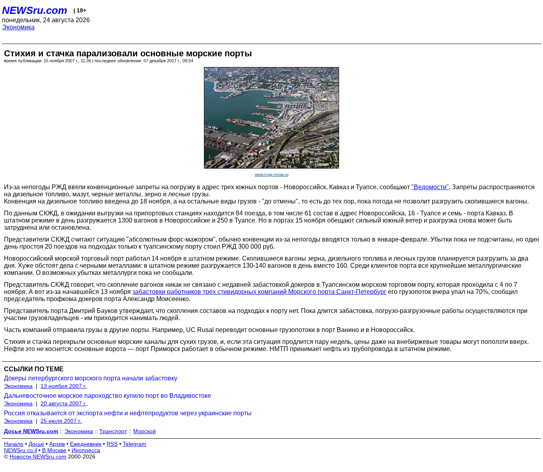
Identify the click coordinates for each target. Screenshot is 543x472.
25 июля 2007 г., (62, 421)
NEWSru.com (34, 10)
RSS (112, 444)
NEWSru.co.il (20, 450)
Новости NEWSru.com (38, 456)
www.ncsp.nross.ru (272, 174)
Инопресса (86, 450)
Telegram (134, 444)
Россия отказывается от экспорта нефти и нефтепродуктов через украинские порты (128, 413)
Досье (36, 444)
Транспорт (113, 431)
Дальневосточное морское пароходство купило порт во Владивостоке (107, 395)
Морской (144, 431)
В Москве (54, 450)
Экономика (18, 27)
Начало (13, 444)
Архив (57, 444)
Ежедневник (85, 444)
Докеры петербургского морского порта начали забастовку (90, 378)
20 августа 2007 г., (64, 403)
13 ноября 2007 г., (64, 386)
